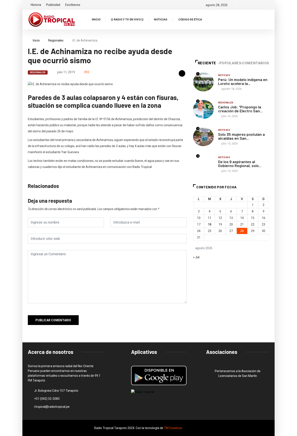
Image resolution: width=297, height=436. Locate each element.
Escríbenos (72, 5)
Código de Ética (190, 19)
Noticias (160, 19)
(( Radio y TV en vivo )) (127, 19)
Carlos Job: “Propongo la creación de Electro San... (240, 108)
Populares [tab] (230, 63)
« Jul (196, 257)
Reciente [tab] (207, 63)
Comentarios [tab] (255, 63)
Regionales (55, 40)
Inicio (96, 19)
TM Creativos (173, 428)
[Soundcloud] (260, 5)
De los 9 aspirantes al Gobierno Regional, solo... (239, 163)
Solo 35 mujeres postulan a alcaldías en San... (241, 136)
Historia (36, 5)
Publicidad (53, 5)
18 (209, 224)
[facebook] (238, 5)
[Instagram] (253, 5)
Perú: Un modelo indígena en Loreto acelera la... (242, 81)
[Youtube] (268, 5)
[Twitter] (246, 5)
